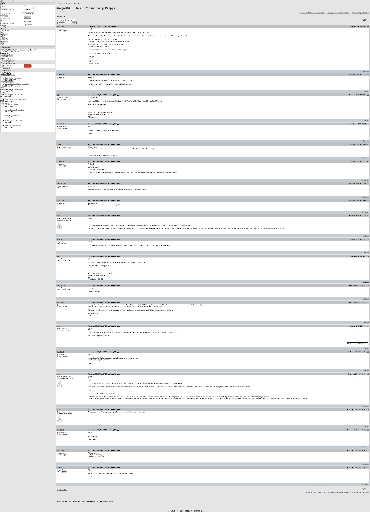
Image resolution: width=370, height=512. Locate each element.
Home (2, 3)
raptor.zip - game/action (12, 115)
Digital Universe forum (8, 63)
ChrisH (59, 144)
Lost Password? (28, 21)
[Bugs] (11, 23)
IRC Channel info (5, 13)
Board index (59, 3)
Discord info (4, 16)
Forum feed (3, 8)
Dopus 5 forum (6, 65)
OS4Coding (4, 39)
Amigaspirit (4, 34)
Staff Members (4, 93)
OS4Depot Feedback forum (10, 51)
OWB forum (5, 75)
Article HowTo (4, 98)
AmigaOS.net (4, 30)
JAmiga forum (6, 72)
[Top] (365, 70)
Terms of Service (5, 91)
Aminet (2, 32)
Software (68, 3)
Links (1, 20)
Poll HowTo (4, 96)
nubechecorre (61, 183)
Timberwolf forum (7, 81)
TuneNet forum (6, 84)
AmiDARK (60, 26)
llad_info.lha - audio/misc (12, 104)
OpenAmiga (4, 25)
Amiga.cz (3, 44)
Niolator (59, 239)
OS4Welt (3, 27)
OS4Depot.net (4, 23)
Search (2, 100)
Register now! (28, 25)
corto (58, 326)
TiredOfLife (60, 74)
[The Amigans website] (7, 1)
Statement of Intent (5, 89)
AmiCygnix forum (7, 55)
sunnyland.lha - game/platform (14, 120)
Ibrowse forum (6, 70)
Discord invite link (5, 18)
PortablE (99, 155)
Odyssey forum (6, 74)
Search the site (4, 101)
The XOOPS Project (197, 511)
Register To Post (62, 16)
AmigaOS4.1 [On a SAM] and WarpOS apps (85, 8)
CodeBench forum (7, 62)
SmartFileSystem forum (8, 79)
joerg (58, 215)
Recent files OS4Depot (7, 10)
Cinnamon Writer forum (8, 60)
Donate (28, 66)
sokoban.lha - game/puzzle (13, 125)
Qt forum (4, 77)
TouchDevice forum (7, 82)
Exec (1, 42)
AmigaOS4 (75, 3)
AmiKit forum (5, 58)
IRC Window (4, 15)
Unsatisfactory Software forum (10, 86)
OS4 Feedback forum (8, 49)
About (2, 88)
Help (1, 94)
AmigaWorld (4, 41)
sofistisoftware (61, 467)
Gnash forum (5, 68)
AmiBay (3, 37)
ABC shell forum (6, 56)
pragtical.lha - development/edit (14, 110)
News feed (3, 6)
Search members (5, 103)
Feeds (2, 4)
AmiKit (2, 36)
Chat (1, 11)
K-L (58, 95)
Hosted (2, 46)
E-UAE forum (6, 67)
